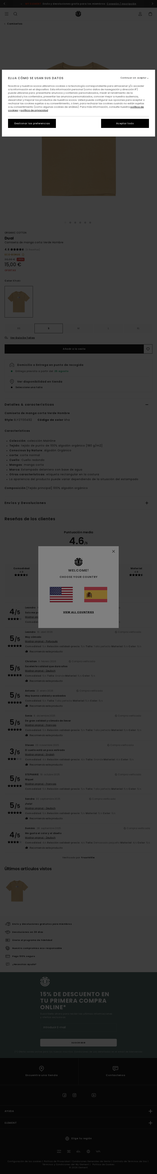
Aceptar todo (125, 123)
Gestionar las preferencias (32, 123)
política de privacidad (34, 110)
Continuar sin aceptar (133, 77)
